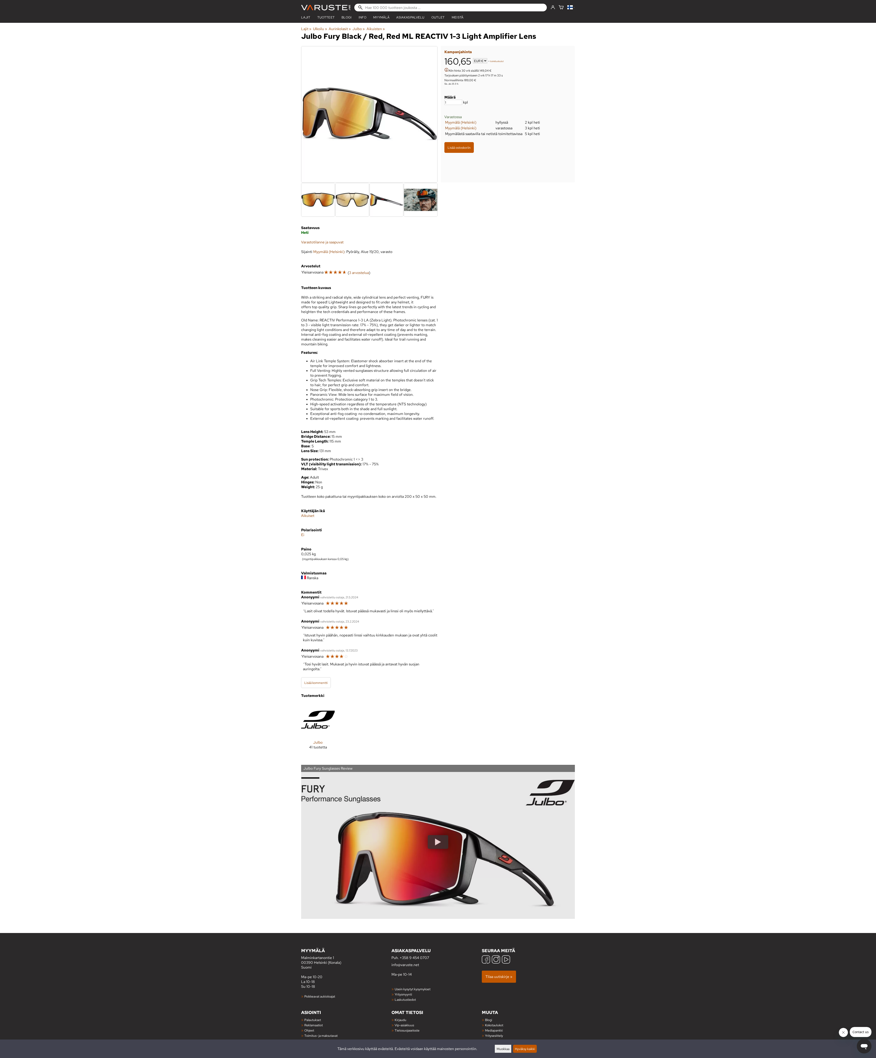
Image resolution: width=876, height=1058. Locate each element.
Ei (302, 534)
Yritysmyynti (403, 994)
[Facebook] (486, 960)
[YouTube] (506, 960)
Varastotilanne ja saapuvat (322, 242)
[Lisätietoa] (446, 70)
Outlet (438, 17)
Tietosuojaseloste (407, 1030)
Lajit (305, 17)
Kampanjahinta (458, 52)
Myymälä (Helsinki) (460, 122)
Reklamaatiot (313, 1025)
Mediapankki (494, 1030)
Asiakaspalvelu (410, 17)
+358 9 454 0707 (414, 957)
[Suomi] (571, 7)
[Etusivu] (325, 7)
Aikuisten (376, 28)
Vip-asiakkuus (404, 1025)
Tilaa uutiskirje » (498, 976)
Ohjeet (309, 1030)
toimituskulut (497, 61)
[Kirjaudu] (553, 7)
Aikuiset (307, 515)
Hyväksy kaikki (525, 1049)
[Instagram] (496, 960)
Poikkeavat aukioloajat (319, 996)
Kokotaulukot (494, 1025)
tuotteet (326, 17)
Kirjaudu (400, 1020)
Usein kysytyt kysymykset (412, 989)
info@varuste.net (405, 964)
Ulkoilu (320, 28)
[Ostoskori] (561, 7)
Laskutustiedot (405, 999)
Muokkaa (503, 1049)
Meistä (458, 17)
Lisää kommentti (316, 682)
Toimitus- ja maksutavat (321, 1035)
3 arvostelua (359, 272)
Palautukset (312, 1020)
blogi (347, 17)
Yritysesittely (494, 1035)
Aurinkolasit (340, 28)
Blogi (488, 1020)
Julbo (358, 28)
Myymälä (381, 17)
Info (362, 17)
